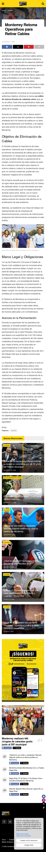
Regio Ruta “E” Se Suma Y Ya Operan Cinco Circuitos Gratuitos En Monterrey (25, 779)
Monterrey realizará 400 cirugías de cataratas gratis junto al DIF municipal (17, 741)
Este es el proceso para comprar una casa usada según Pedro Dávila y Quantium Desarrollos (21, 593)
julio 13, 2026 (9, 599)
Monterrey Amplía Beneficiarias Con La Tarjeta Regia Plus (26, 769)
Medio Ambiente (7, 842)
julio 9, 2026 (9, 631)
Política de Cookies (22, 834)
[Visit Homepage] (23, 3)
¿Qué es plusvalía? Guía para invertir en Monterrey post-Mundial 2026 (23, 562)
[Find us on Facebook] (4, 822)
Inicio (4, 839)
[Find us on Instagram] (10, 822)
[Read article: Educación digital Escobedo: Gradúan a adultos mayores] (23, 490)
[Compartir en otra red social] (39, 47)
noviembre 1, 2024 (8, 41)
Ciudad (10, 10)
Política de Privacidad (23, 836)
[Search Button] (43, 3)
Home (4, 10)
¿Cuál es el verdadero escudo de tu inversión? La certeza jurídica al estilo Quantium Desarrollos (21, 625)
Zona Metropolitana (13, 478)
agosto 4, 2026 (10, 535)
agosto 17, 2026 (10, 502)
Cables (13, 430)
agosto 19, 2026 (10, 470)
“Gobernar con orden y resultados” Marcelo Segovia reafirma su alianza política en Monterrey (21, 528)
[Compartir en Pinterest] (29, 47)
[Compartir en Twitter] (18, 47)
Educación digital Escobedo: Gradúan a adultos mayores (22, 498)
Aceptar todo (28, 845)
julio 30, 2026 (9, 567)
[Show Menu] (3, 3)
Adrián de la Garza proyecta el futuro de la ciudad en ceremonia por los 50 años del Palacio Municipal (22, 464)
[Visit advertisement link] (23, 670)
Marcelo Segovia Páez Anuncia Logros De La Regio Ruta (26, 789)
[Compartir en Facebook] (7, 47)
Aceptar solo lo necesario (29, 840)
